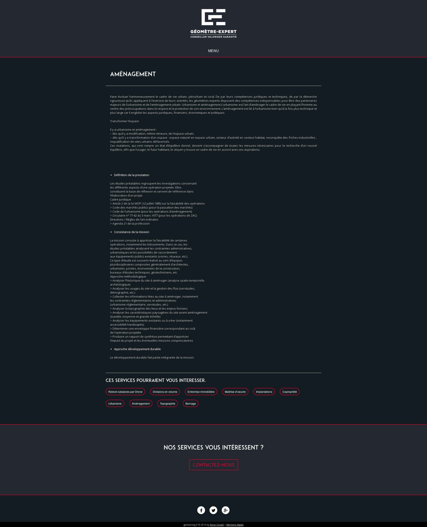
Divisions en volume (165, 391)
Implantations (264, 391)
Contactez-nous (213, 465)
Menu (213, 51)
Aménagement (141, 403)
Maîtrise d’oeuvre (235, 391)
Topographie (167, 403)
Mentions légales (235, 524)
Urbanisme (115, 403)
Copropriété (289, 391)
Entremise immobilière (201, 391)
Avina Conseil (217, 524)
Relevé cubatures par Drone (125, 391)
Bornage (190, 403)
